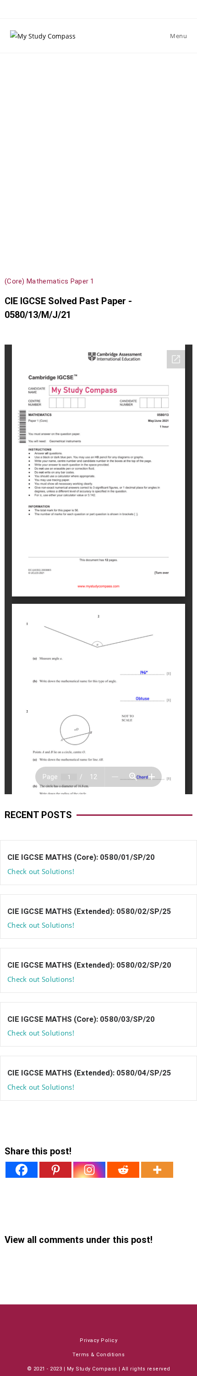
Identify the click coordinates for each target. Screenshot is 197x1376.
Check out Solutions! (40, 871)
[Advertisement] (98, 156)
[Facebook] (21, 1170)
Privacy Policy (98, 1340)
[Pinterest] (55, 1170)
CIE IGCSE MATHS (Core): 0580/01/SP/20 (81, 857)
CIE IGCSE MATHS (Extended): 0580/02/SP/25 (89, 911)
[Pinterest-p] (125, 1317)
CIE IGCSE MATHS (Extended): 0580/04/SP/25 (89, 1072)
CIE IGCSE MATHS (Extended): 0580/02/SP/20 (89, 964)
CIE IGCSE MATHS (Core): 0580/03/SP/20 (81, 1019)
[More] (157, 1170)
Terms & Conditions (98, 1355)
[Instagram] (89, 1170)
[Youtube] (71, 1317)
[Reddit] (123, 1170)
